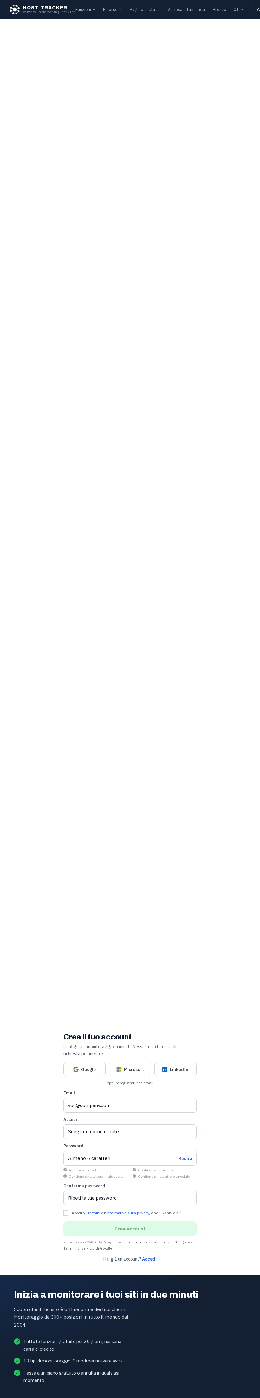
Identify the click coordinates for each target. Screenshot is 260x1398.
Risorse (110, 9)
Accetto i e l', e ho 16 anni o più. (127, 1212)
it (236, 9)
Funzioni (83, 9)
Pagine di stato (145, 9)
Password (73, 1146)
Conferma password (84, 1186)
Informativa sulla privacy (127, 1212)
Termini (94, 1212)
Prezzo (219, 9)
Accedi (70, 1119)
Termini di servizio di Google (87, 1248)
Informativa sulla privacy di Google (157, 1242)
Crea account (130, 1228)
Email (69, 1093)
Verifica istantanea (186, 9)
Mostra (185, 1158)
